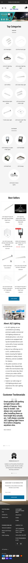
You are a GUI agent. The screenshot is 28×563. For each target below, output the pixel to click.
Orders (17, 517)
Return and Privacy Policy (6, 531)
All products (18, 515)
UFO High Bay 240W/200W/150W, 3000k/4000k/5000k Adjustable (20, 219)
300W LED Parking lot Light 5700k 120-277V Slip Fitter (20, 243)
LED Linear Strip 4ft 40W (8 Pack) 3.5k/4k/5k (20, 266)
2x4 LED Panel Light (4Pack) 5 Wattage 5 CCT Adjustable (7, 288)
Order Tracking (5, 535)
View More (14, 298)
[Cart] (25, 8)
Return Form (5, 517)
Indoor (14, 30)
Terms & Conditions (6, 527)
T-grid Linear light (7, 265)
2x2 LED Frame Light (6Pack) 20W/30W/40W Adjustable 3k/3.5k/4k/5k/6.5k (7, 244)
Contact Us (4, 514)
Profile (17, 520)
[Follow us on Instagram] (21, 543)
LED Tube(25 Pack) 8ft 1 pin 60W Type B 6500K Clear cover (20, 288)
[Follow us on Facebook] (17, 543)
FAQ (3, 511)
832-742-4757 (22, 535)
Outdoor (14, 128)
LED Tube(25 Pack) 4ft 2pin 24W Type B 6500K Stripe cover (7, 218)
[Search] (5, 8)
